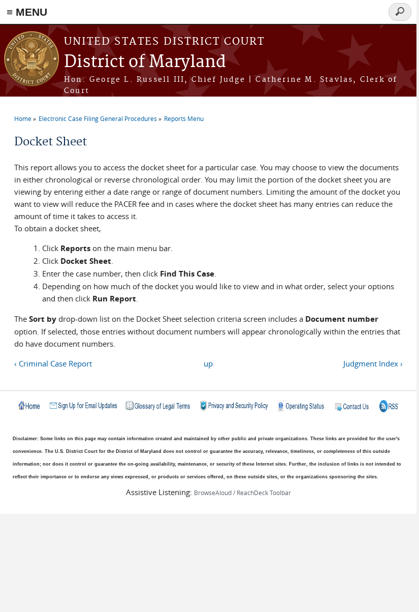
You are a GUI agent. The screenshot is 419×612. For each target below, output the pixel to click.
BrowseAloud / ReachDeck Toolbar (242, 492)
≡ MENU (27, 12)
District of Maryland (145, 62)
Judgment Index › (372, 363)
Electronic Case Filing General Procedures (98, 118)
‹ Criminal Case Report (53, 363)
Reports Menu (184, 118)
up (208, 363)
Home (22, 118)
